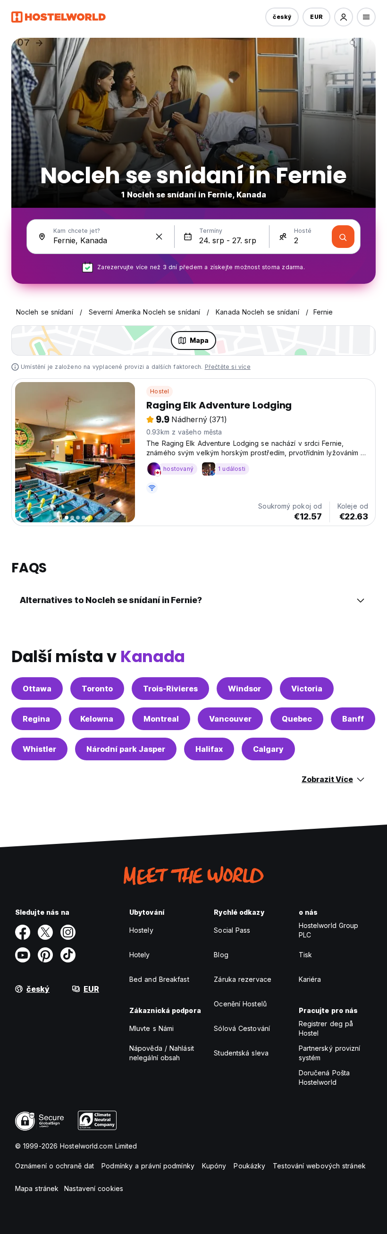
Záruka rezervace (242, 979)
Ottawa (37, 688)
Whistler (39, 749)
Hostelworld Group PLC (329, 930)
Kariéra (310, 979)
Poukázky (249, 1166)
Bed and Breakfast (159, 979)
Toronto (97, 688)
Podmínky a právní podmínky (147, 1166)
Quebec (297, 718)
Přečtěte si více (228, 366)
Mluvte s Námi (151, 1028)
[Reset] (159, 236)
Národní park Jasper (125, 749)
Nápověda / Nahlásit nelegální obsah (161, 1053)
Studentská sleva (241, 1053)
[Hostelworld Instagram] (68, 932)
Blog (221, 955)
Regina (36, 718)
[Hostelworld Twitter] (45, 932)
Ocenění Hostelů (240, 1004)
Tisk (305, 955)
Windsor (244, 688)
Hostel (159, 391)
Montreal (161, 718)
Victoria (306, 688)
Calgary (268, 749)
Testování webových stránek (319, 1166)
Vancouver (230, 718)
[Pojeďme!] (343, 236)
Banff (353, 718)
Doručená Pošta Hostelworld (324, 1077)
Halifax (209, 749)
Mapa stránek (37, 1188)
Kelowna (96, 718)
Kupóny (214, 1166)
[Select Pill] (343, 17)
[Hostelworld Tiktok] (68, 954)
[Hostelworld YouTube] (22, 954)
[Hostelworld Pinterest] (45, 954)
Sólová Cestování (242, 1028)
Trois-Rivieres (170, 688)
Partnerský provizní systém (330, 1053)
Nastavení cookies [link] (93, 1188)
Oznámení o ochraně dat (54, 1166)
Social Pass (232, 930)
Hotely (139, 955)
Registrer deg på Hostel (326, 1028)
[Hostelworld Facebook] (22, 932)
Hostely (141, 930)
